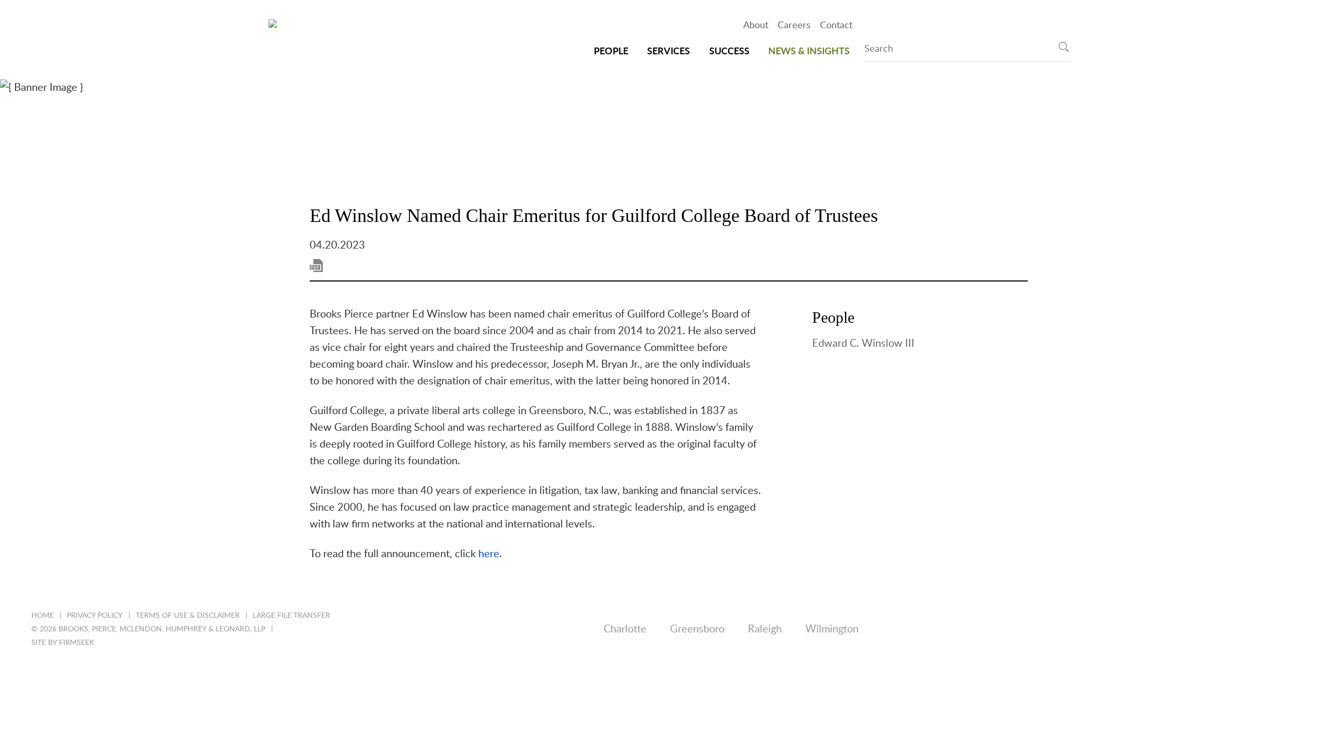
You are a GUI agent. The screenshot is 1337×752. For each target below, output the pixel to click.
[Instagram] (1255, 630)
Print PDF (316, 265)
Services (668, 51)
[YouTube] (1295, 630)
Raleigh (765, 629)
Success (729, 51)
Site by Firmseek (62, 643)
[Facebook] (1214, 630)
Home (42, 615)
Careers (794, 25)
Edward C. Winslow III (863, 343)
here (488, 554)
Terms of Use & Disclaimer (188, 615)
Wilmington (832, 629)
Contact (836, 25)
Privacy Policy (95, 615)
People (611, 51)
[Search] (1064, 47)
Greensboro (697, 629)
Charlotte (625, 629)
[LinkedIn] (1134, 630)
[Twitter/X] (1174, 630)
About (755, 25)
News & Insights (809, 51)
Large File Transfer (291, 615)
